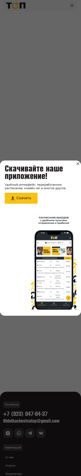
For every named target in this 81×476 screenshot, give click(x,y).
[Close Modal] (77, 163)
